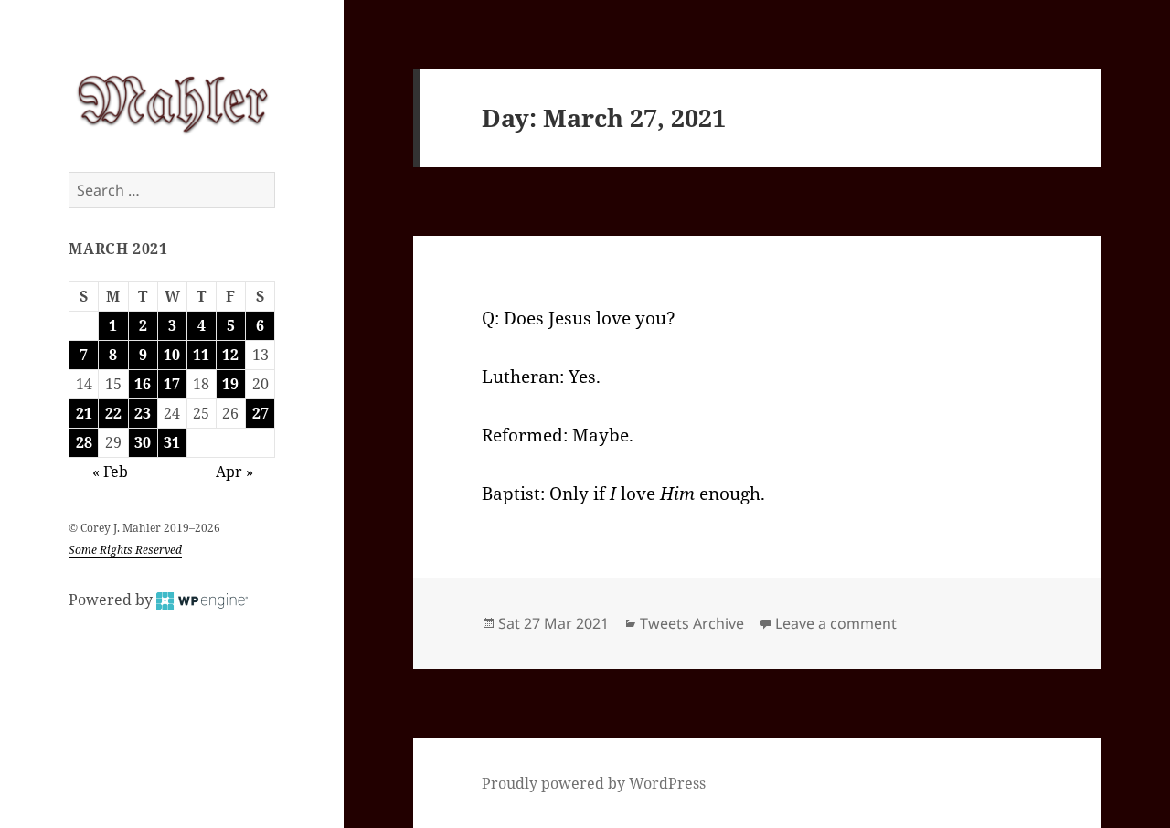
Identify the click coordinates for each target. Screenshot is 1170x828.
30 (142, 442)
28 (84, 442)
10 (172, 355)
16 (142, 384)
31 (172, 442)
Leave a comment (836, 623)
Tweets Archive (692, 623)
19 (230, 384)
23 (142, 413)
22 (113, 413)
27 (260, 413)
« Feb (110, 472)
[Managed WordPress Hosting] (202, 599)
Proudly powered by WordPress (594, 783)
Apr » (234, 472)
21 (84, 413)
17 (172, 384)
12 (230, 355)
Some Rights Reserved (125, 549)
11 (201, 355)
